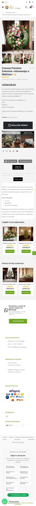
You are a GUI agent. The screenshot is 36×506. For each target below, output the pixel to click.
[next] (33, 68)
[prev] (30, 68)
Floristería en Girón (11, 472)
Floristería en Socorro (11, 483)
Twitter (6, 151)
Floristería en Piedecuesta (25, 472)
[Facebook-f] (7, 416)
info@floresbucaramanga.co (19, 347)
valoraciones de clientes (8, 79)
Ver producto (10, 251)
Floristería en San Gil (25, 477)
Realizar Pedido (19, 125)
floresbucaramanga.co (13, 117)
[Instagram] (32, 2)
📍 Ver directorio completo (18, 495)
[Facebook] (26, 2)
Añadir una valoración (22, 79)
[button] (3, 7)
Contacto (11, 437)
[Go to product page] (10, 234)
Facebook (3, 151)
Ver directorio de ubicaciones (11, 489)
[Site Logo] (12, 7)
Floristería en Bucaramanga (11, 467)
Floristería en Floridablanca (25, 467)
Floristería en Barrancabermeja (11, 477)
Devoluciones (24, 437)
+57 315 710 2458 (19, 341)
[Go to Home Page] (2, 12)
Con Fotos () (11, 161)
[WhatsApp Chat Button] (4, 501)
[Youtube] (29, 2)
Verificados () (26, 161)
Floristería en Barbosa (25, 483)
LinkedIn (10, 151)
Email (17, 151)
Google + (13, 151)
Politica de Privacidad (18, 442)
